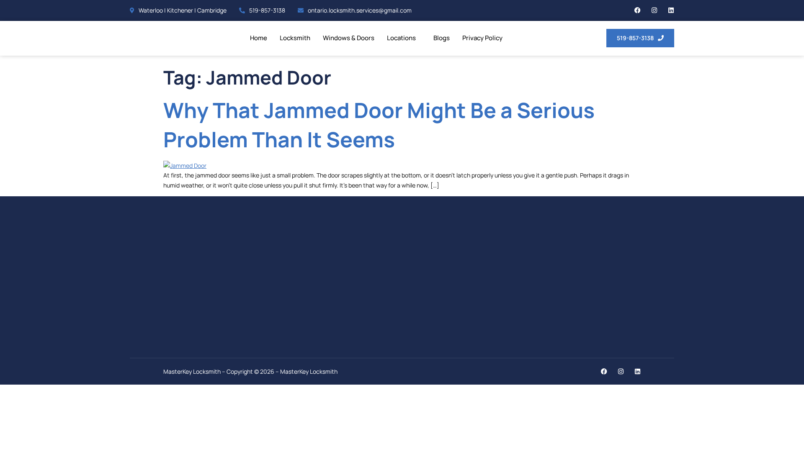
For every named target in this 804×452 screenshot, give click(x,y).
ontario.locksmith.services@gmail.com (360, 10)
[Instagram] (654, 10)
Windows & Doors (348, 37)
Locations (401, 37)
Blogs (441, 37)
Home (258, 37)
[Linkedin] (671, 10)
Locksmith (295, 37)
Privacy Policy (482, 37)
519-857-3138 (267, 10)
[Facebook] (637, 10)
